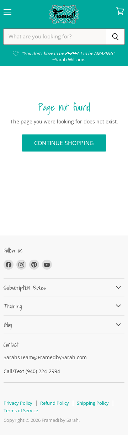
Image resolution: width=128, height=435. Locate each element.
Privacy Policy (18, 403)
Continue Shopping (64, 143)
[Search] (115, 36)
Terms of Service (21, 410)
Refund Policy (54, 403)
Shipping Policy (93, 403)
